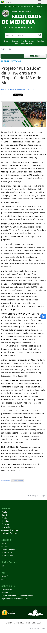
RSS (2, 566)
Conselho (5, 521)
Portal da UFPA (26, 44)
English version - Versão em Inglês (14, 599)
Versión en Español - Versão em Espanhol (17, 596)
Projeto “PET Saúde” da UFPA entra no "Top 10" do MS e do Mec (21, 75)
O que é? (4, 576)
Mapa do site (37, 7)
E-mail (6, 41)
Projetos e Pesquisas (9, 533)
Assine (3, 579)
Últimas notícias (11, 61)
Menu (36, 56)
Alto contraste (24, 7)
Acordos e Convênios (9, 530)
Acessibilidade (10, 7)
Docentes (5, 524)
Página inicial (6, 49)
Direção (4, 518)
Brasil (8, 2)
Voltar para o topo (37, 495)
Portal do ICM (6, 552)
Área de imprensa (27, 41)
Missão (4, 512)
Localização (5, 527)
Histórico (4, 515)
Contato (15, 41)
